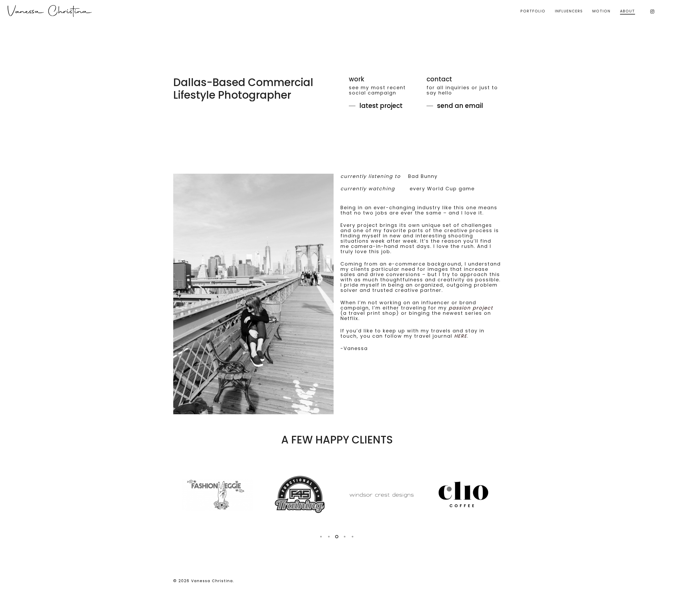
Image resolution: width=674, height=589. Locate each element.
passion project (471, 308)
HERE (460, 336)
